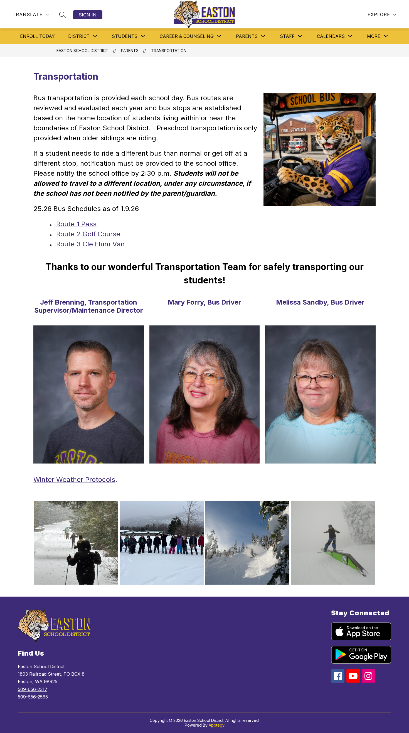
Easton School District (82, 50)
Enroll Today (37, 36)
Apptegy (217, 725)
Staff (287, 36)
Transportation (168, 50)
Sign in (88, 15)
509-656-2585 (33, 697)
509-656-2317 (32, 689)
